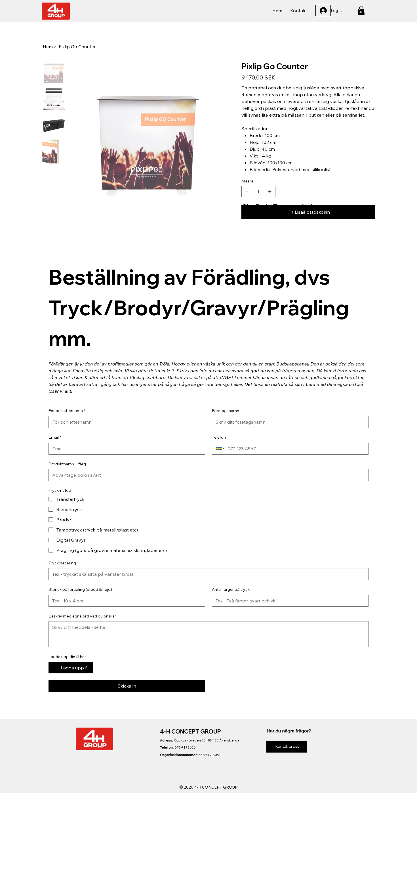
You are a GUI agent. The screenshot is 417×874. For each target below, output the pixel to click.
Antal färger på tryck (231, 589)
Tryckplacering (62, 563)
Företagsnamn (225, 410)
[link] (361, 10)
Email (55, 437)
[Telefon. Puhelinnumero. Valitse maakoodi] (221, 448)
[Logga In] (323, 10)
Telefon (219, 437)
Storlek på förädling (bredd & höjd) (80, 589)
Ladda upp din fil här (67, 656)
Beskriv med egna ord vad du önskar (82, 616)
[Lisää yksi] (269, 191)
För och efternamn (67, 410)
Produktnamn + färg (67, 464)
